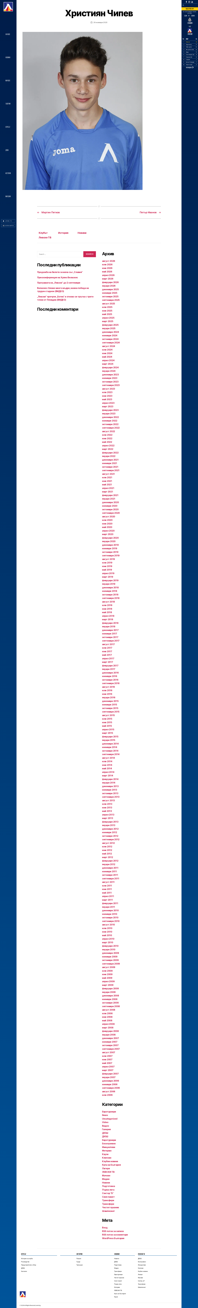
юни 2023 (107, 396)
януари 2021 (108, 498)
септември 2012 (110, 839)
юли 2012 (107, 846)
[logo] (8, 6)
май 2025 (107, 314)
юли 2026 (107, 264)
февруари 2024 (110, 367)
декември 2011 (110, 868)
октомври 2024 (110, 339)
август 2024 (108, 346)
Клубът (8, 127)
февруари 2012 (110, 860)
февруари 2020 (110, 538)
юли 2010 (107, 928)
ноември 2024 (109, 335)
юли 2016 (107, 690)
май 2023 (107, 399)
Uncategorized (109, 1118)
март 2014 (107, 775)
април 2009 (108, 981)
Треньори (79, 1265)
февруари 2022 (110, 452)
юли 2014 (107, 761)
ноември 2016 (109, 676)
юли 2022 (107, 435)
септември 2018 (111, 598)
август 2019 (108, 559)
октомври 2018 (110, 594)
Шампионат (108, 1211)
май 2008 (107, 1020)
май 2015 (107, 726)
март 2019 (107, 577)
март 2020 (107, 534)
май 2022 (107, 442)
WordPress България (113, 1238)
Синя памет (108, 1197)
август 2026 (108, 261)
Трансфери (108, 1200)
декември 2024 (110, 332)
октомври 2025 (110, 296)
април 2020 (108, 530)
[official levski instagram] (189, 2)
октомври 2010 (110, 917)
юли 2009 (107, 971)
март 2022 (107, 449)
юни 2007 (107, 1059)
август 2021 (108, 474)
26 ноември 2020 (100, 22)
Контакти (24, 1271)
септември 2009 (111, 963)
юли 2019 (107, 562)
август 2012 (108, 843)
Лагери (106, 1168)
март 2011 (107, 900)
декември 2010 (110, 910)
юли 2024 (107, 349)
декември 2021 (110, 459)
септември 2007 (111, 1049)
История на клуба (27, 1258)
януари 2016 (108, 697)
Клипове (106, 1157)
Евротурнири (109, 1111)
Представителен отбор (28, 1265)
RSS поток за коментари (115, 1234)
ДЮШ (7, 150)
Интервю (107, 1150)
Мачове (8, 80)
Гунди (78, 1262)
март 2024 (107, 364)
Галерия (8, 104)
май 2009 (107, 978)
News (105, 1115)
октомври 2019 (110, 552)
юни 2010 (107, 931)
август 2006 (108, 1091)
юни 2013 (107, 807)
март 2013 (107, 818)
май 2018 (107, 612)
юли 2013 (107, 804)
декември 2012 (110, 829)
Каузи (105, 1154)
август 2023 (108, 389)
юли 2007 (107, 1056)
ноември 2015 (109, 704)
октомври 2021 (110, 467)
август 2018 (108, 601)
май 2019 (107, 569)
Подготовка (108, 1186)
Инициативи (108, 1147)
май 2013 (107, 811)
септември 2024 (111, 342)
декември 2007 (110, 1038)
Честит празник (110, 1207)
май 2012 (107, 853)
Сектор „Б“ (141, 1281)
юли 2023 (107, 392)
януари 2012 (108, 864)
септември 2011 (110, 878)
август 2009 (108, 967)
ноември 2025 (109, 293)
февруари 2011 (110, 903)
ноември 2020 (109, 506)
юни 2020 (107, 523)
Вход (105, 1227)
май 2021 (107, 484)
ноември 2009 (109, 956)
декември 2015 (110, 701)
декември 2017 (110, 630)
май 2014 (107, 768)
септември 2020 (111, 513)
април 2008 (108, 1024)
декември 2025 (110, 289)
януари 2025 (108, 328)
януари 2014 (108, 782)
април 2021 (108, 488)
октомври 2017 (110, 637)
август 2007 (108, 1052)
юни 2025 (107, 310)
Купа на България (111, 1165)
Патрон (78, 1258)
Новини (8, 57)
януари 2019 (108, 584)
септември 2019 (111, 555)
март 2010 (107, 942)
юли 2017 (107, 648)
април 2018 (108, 616)
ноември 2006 (109, 1084)
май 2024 (107, 357)
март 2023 (107, 406)
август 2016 (108, 687)
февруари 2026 (110, 282)
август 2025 (108, 303)
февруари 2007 (110, 1073)
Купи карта (9, 225)
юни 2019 (107, 566)
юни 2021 (107, 481)
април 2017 (108, 658)
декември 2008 (110, 995)
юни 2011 (107, 889)
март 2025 (107, 321)
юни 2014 (107, 765)
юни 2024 (107, 353)
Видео (105, 1126)
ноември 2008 (109, 999)
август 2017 (108, 644)
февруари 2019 (110, 580)
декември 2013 (110, 786)
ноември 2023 (109, 378)
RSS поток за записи (113, 1231)
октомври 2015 (110, 708)
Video (105, 1122)
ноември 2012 (109, 832)
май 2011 (107, 892)
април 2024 (108, 360)
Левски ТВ (45, 237)
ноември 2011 (109, 871)
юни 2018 (107, 609)
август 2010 (108, 924)
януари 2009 (109, 992)
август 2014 (108, 758)
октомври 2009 (110, 960)
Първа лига (108, 1189)
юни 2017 (107, 651)
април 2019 (108, 573)
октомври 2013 (110, 793)
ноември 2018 (109, 591)
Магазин (8, 196)
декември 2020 (110, 502)
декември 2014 (110, 743)
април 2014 (108, 772)
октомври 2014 (110, 751)
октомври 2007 (110, 1045)
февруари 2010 (110, 946)
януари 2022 (108, 456)
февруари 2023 (110, 410)
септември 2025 (111, 300)
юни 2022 (107, 438)
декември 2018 (110, 587)
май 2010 (107, 935)
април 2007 (108, 1066)
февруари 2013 (110, 821)
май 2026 (107, 271)
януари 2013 (108, 825)
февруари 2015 (110, 736)
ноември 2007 (109, 1042)
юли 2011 (107, 885)
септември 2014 (111, 754)
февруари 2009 (110, 988)
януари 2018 (108, 626)
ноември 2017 (109, 633)
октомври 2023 (110, 381)
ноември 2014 (109, 747)
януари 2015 (108, 740)
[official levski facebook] (186, 2)
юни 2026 (107, 268)
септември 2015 (110, 711)
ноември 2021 (109, 463)
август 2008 (108, 1010)
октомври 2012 (110, 836)
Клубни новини (110, 1161)
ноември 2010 (109, 914)
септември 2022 (111, 428)
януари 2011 (108, 907)
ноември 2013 (109, 790)
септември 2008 (111, 1006)
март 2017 (107, 662)
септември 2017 (110, 640)
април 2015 (108, 729)
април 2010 (108, 939)
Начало (8, 34)
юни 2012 (107, 850)
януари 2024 (109, 371)
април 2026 (108, 275)
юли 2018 (107, 605)
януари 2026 (109, 286)
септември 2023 (111, 385)
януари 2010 (108, 949)
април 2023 (108, 403)
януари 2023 (108, 413)
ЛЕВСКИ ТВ (108, 1172)
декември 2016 (110, 672)
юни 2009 (107, 974)
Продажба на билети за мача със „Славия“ (60, 272)
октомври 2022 (110, 424)
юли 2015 (107, 719)
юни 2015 (107, 722)
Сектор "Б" (107, 1193)
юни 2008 (107, 1017)
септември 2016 (111, 683)
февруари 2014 (110, 779)
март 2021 (107, 491)
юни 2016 (107, 694)
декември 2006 (110, 1081)
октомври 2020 (110, 509)
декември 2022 (110, 417)
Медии (106, 1179)
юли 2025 (107, 307)
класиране (189, 67)
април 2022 (108, 445)
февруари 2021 (110, 495)
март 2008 (107, 1027)
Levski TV (8, 221)
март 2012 (107, 857)
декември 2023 (110, 374)
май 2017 (107, 655)
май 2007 (107, 1063)
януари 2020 (109, 541)
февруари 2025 (110, 325)
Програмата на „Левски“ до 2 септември (58, 282)
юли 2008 (107, 1013)
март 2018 (107, 619)
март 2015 (107, 733)
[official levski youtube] (192, 2)
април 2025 (108, 318)
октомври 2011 (110, 875)
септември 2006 (111, 1088)
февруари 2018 (110, 623)
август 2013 (108, 800)
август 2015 (108, 715)
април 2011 (108, 896)
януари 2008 (109, 1034)
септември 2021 (110, 470)
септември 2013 (110, 797)
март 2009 (107, 985)
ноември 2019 (109, 548)
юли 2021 (107, 477)
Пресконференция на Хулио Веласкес (57, 277)
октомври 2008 (110, 1002)
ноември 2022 (109, 420)
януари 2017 (108, 669)
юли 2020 (107, 520)
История (8, 173)
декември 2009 (110, 953)
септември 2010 (111, 921)
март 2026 (107, 278)
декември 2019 (110, 545)
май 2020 (107, 527)
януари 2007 (109, 1077)
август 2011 (108, 882)
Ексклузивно (109, 1143)
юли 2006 (107, 1095)
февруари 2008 (110, 1031)
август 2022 (108, 431)
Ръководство (25, 1262)
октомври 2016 (110, 680)
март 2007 (107, 1070)
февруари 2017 (110, 665)
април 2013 (108, 814)
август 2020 (108, 516)
